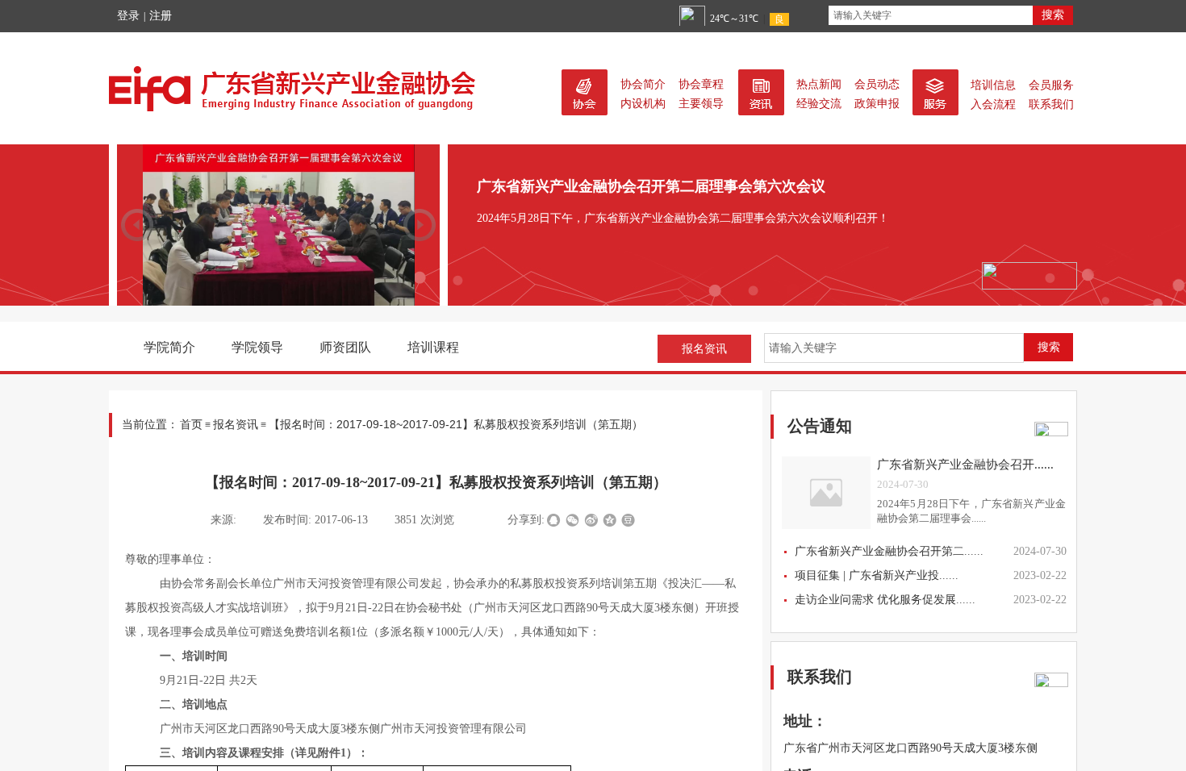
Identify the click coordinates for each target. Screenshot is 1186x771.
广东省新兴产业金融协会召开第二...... (889, 551)
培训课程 (433, 347)
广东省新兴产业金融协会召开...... (965, 464)
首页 (191, 424)
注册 (160, 16)
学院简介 (169, 347)
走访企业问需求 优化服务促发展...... (885, 600)
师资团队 (345, 347)
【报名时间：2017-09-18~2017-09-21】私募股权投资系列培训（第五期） (456, 424)
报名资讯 (235, 424)
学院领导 (257, 347)
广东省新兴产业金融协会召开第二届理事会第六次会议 (651, 186)
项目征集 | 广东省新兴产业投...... (876, 575)
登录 (128, 16)
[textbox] (931, 15)
